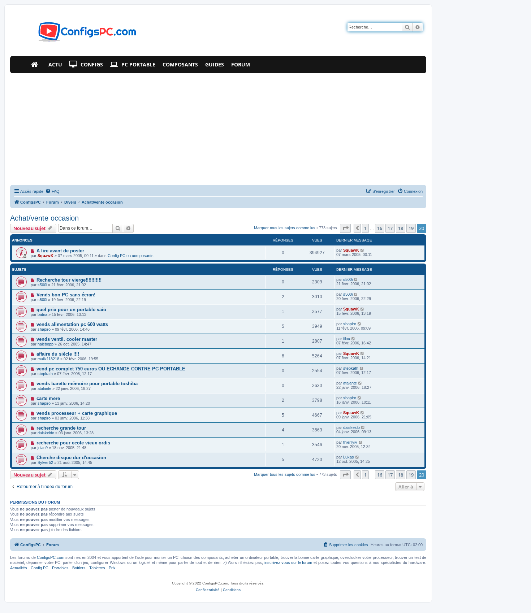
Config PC (39, 568)
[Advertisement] (218, 127)
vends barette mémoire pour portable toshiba (87, 383)
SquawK (45, 255)
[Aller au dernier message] (362, 250)
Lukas (348, 457)
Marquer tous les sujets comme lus (284, 228)
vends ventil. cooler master (66, 339)
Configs (92, 64)
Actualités (18, 568)
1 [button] (365, 228)
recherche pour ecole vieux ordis (73, 442)
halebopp (45, 344)
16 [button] (379, 228)
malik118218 (48, 359)
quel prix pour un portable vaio (71, 309)
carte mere (48, 398)
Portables (60, 568)
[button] (345, 228)
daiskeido (46, 433)
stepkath (45, 373)
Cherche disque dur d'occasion (71, 457)
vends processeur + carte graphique (76, 413)
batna (42, 314)
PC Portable (138, 64)
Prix (112, 568)
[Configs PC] (76, 34)
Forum (240, 64)
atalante (44, 388)
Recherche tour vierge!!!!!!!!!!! (69, 280)
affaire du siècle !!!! (57, 354)
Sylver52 (45, 462)
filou (346, 338)
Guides (214, 64)
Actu (55, 64)
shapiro (44, 329)
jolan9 (43, 447)
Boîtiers (79, 568)
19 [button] (411, 228)
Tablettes (97, 568)
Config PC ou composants (131, 255)
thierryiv (350, 442)
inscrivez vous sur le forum (288, 562)
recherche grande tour (61, 428)
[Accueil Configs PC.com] (36, 64)
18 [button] (400, 228)
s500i (42, 285)
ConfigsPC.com (50, 557)
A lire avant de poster (60, 250)
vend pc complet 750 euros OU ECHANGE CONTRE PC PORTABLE (110, 368)
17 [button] (390, 228)
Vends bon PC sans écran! (65, 294)
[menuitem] (52, 191)
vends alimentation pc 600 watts (72, 324)
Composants (180, 64)
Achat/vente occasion (44, 218)
